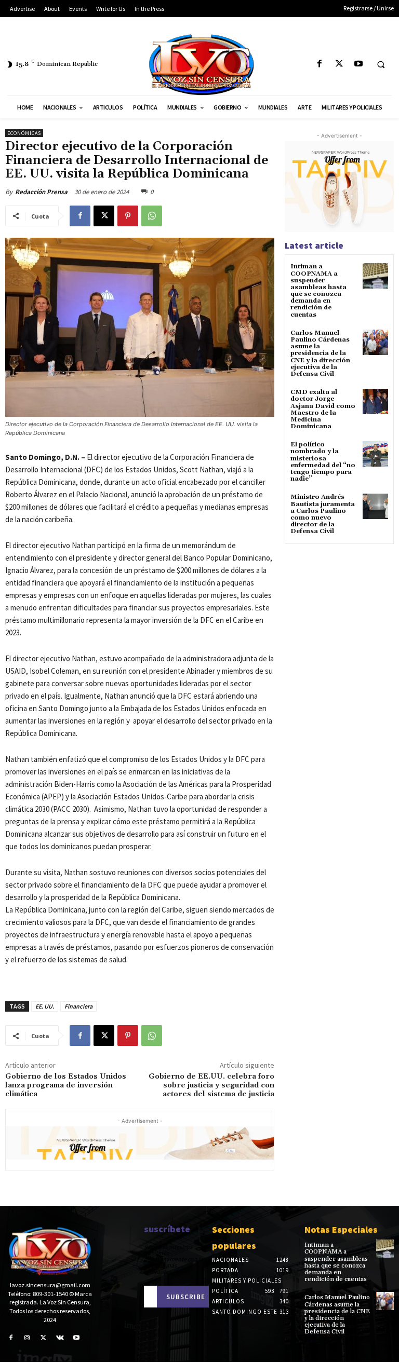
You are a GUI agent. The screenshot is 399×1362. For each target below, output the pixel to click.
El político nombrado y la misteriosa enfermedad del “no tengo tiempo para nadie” (322, 462)
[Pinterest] (127, 216)
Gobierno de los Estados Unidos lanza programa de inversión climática (65, 1085)
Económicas (24, 133)
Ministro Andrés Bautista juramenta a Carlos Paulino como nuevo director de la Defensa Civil (322, 514)
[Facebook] (320, 64)
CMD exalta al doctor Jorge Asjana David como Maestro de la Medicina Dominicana (322, 409)
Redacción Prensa (41, 191)
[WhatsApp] (151, 216)
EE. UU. (44, 1006)
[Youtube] (358, 64)
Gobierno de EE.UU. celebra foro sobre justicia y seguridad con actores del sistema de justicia (211, 1085)
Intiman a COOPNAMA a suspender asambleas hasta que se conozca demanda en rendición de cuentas (318, 290)
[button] (381, 64)
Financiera (78, 1006)
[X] (339, 64)
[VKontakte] (60, 1338)
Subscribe (185, 1296)
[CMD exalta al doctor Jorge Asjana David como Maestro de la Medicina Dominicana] (375, 401)
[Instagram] (27, 1338)
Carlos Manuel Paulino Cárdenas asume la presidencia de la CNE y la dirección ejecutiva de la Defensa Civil (320, 353)
